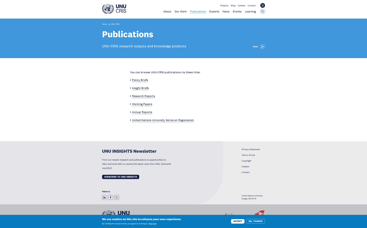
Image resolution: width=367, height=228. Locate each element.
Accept (237, 221)
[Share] (262, 46)
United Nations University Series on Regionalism (163, 120)
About (167, 11)
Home (104, 24)
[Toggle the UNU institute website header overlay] (262, 5)
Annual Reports (142, 112)
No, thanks (255, 221)
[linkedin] (104, 197)
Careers (241, 5)
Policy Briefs (140, 80)
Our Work (181, 11)
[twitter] (116, 197)
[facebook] (110, 197)
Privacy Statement (251, 149)
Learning (250, 11)
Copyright (246, 160)
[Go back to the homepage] (114, 13)
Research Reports (143, 96)
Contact (252, 5)
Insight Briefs (140, 88)
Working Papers (142, 104)
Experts (214, 11)
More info (152, 224)
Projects (224, 5)
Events (237, 11)
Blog (233, 5)
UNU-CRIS (115, 24)
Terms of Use (248, 155)
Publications (198, 11)
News (226, 11)
